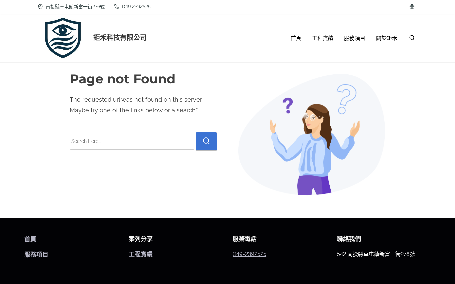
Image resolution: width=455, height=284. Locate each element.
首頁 (30, 239)
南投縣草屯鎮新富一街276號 (74, 6)
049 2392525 (136, 6)
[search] (411, 39)
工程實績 (141, 254)
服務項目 (36, 254)
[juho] (412, 6)
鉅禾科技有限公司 (120, 37)
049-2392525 (249, 254)
